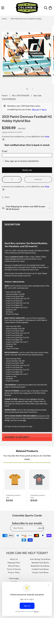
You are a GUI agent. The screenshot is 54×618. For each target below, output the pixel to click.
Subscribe (41, 528)
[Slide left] (21, 89)
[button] (2, 8)
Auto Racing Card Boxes (40, 559)
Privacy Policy (14, 572)
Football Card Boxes (40, 569)
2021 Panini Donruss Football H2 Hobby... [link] (26, 19)
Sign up (35, 109)
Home (4, 19)
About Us (14, 559)
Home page (14, 578)
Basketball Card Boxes (40, 566)
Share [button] (7, 197)
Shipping (4, 132)
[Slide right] (33, 89)
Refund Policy (14, 566)
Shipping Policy (13, 562)
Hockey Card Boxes (40, 572)
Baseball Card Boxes (40, 562)
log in (44, 109)
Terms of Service (14, 569)
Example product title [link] (13, 496)
